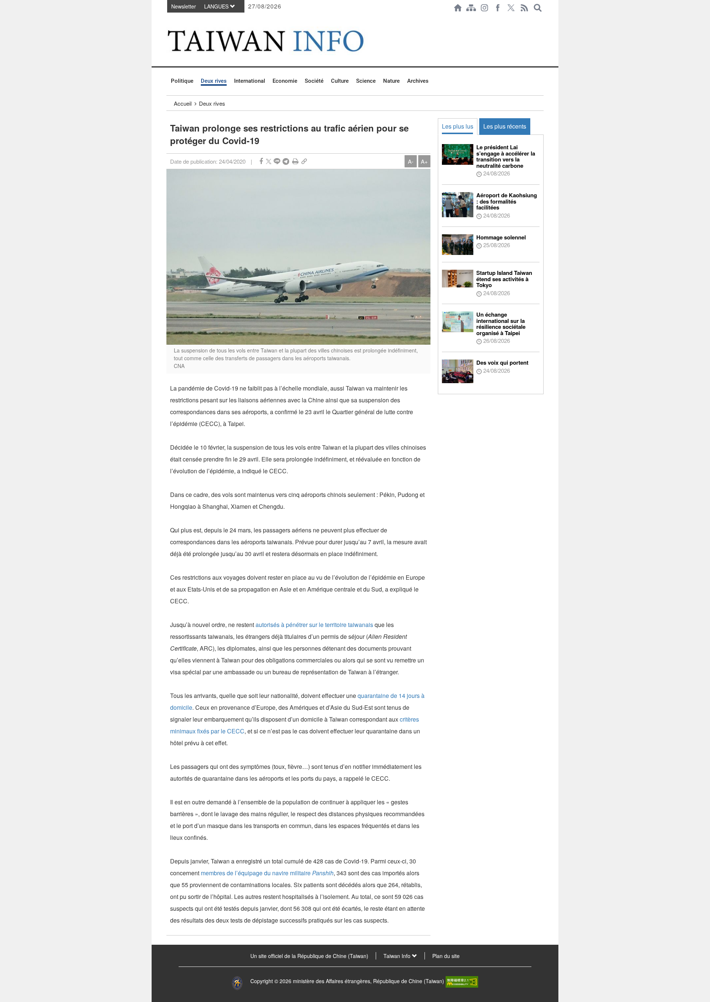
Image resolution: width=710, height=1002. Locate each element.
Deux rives (214, 81)
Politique (182, 81)
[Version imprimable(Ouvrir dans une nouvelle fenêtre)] (295, 161)
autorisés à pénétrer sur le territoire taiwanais (314, 624)
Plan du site (446, 956)
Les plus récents (504, 126)
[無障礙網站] (462, 981)
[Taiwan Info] (277, 41)
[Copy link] (304, 161)
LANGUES (217, 6)
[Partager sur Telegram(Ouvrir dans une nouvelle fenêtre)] (285, 161)
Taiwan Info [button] (397, 956)
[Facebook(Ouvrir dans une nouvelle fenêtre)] (498, 8)
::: (168, 19)
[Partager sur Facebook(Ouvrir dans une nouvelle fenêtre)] (261, 161)
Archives (418, 81)
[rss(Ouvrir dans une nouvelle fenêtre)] (524, 8)
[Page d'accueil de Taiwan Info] (458, 8)
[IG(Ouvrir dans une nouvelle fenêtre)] (484, 8)
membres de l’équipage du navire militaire (267, 873)
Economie (285, 81)
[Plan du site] (471, 8)
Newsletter (183, 6)
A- (410, 161)
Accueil (183, 103)
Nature (391, 81)
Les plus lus (457, 126)
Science (366, 81)
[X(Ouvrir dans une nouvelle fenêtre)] (511, 8)
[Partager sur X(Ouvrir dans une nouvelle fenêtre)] (269, 161)
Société (314, 81)
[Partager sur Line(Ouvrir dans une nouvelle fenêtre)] (277, 161)
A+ (424, 161)
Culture (340, 81)
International (249, 81)
